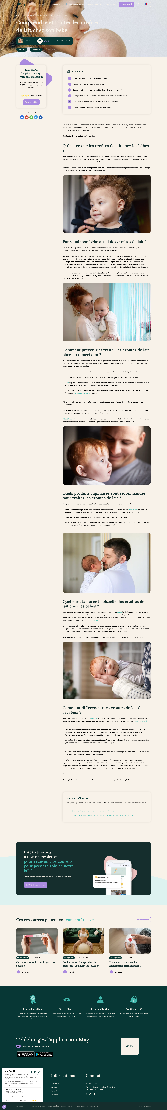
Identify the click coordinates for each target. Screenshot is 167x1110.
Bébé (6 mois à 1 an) (33, 15)
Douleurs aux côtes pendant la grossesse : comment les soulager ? (82, 964)
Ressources (24, 15)
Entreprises (55, 1095)
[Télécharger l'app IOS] (25, 1054)
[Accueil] (22, 4)
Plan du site (71, 1106)
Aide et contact (91, 1083)
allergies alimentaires (82, 393)
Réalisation (144, 1106)
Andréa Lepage (29, 42)
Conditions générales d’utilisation (57, 1106)
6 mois (119, 612)
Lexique (54, 1087)
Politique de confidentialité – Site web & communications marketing (100, 1088)
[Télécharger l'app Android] (44, 1054)
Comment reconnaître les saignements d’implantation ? (125, 964)
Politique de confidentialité (38, 1106)
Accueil (18, 15)
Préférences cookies (92, 1106)
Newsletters (55, 1091)
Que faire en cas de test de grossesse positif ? (36, 964)
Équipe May (47, 42)
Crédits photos (81, 1106)
